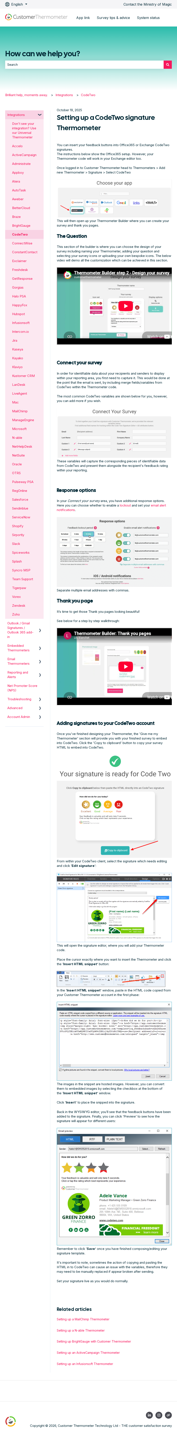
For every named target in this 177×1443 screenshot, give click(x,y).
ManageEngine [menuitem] (23, 420)
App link (83, 18)
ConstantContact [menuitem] (24, 252)
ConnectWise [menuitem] (22, 243)
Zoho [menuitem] (16, 614)
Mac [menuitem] (15, 402)
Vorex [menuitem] (16, 597)
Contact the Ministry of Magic (147, 4)
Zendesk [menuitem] (18, 605)
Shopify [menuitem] (17, 526)
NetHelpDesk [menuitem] (22, 446)
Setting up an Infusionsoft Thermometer (85, 1364)
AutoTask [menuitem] (19, 190)
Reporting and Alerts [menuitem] (17, 674)
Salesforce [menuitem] (20, 499)
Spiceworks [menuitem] (21, 552)
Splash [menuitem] (17, 561)
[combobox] (84, 65)
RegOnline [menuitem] (19, 491)
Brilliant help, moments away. (26, 95)
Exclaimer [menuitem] (19, 261)
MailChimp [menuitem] (20, 411)
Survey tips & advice (113, 18)
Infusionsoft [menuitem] (21, 323)
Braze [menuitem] (16, 217)
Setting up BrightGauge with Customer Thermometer (94, 1341)
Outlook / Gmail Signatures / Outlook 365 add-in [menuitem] (20, 630)
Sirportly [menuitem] (18, 535)
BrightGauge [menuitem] (21, 226)
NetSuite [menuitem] (18, 455)
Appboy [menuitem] (18, 172)
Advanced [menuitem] (14, 708)
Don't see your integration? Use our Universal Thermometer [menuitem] (24, 130)
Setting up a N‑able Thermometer (81, 1330)
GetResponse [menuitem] (22, 279)
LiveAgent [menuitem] (19, 393)
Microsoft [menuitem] (19, 429)
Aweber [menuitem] (18, 199)
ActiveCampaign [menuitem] (24, 155)
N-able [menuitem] (17, 438)
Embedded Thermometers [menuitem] (18, 648)
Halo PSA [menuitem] (19, 296)
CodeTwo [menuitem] (20, 234)
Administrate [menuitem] (21, 164)
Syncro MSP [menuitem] (21, 570)
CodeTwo (88, 95)
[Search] (168, 65)
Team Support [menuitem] (22, 579)
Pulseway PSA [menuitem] (22, 482)
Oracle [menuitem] (17, 464)
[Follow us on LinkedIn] (149, 1415)
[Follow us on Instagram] (158, 1415)
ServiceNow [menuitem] (21, 517)
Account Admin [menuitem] (18, 717)
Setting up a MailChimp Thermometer (83, 1319)
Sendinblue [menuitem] (20, 508)
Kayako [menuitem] (17, 358)
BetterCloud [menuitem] (21, 208)
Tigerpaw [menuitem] (19, 588)
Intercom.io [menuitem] (20, 332)
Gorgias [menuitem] (18, 287)
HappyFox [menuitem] (19, 305)
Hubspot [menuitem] (18, 314)
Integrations (64, 95)
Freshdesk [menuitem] (20, 270)
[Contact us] (168, 1415)
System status (148, 18)
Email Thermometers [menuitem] (18, 661)
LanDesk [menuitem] (18, 385)
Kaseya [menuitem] (17, 349)
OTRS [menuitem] (16, 473)
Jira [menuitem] (14, 340)
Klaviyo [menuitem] (17, 367)
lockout (125, 505)
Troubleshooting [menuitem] (19, 699)
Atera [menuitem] (16, 181)
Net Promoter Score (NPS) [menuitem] (22, 688)
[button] (40, 115)
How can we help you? (42, 54)
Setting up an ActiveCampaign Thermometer (88, 1352)
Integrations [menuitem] (16, 115)
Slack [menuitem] (16, 544)
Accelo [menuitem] (17, 146)
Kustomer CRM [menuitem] (23, 376)
